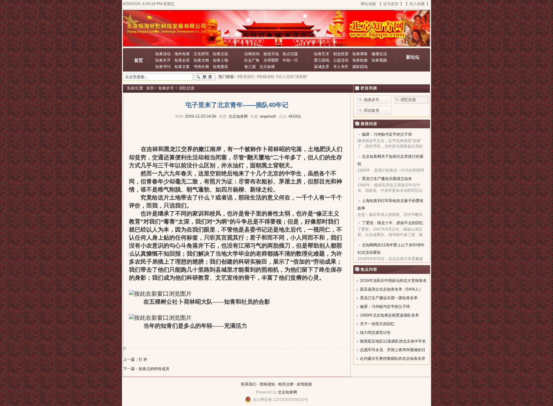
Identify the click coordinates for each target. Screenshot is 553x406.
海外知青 (182, 54)
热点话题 (290, 54)
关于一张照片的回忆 (377, 324)
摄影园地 (360, 66)
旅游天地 (271, 54)
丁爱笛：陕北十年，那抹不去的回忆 (392, 223)
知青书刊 (163, 66)
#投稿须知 (265, 76)
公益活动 (341, 60)
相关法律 (285, 384)
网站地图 (368, 4)
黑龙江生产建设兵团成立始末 (387, 178)
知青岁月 (163, 60)
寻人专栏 (341, 66)
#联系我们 (246, 76)
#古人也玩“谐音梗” (292, 76)
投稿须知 (267, 384)
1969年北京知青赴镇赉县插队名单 (389, 315)
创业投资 (341, 54)
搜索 (204, 76)
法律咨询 (252, 54)
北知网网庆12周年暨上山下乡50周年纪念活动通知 (391, 249)
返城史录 (321, 66)
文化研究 (201, 54)
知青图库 (220, 66)
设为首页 (390, 4)
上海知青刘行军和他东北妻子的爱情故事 (390, 204)
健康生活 (379, 54)
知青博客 (360, 54)
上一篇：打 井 (135, 359)
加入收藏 (417, 4)
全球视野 (271, 60)
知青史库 (182, 60)
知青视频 (379, 60)
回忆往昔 (187, 88)
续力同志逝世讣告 (375, 332)
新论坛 (413, 57)
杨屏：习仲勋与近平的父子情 (387, 134)
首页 (138, 60)
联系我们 (248, 384)
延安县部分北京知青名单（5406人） (391, 289)
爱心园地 (321, 60)
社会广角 (252, 60)
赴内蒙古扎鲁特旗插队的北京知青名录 (392, 358)
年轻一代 (290, 60)
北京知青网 (287, 392)
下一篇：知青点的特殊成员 (146, 369)
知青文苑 (220, 54)
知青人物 (220, 60)
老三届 (250, 66)
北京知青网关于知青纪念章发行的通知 (390, 160)
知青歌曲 (360, 60)
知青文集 (182, 66)
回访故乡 (371, 110)
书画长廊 (201, 66)
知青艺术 (321, 54)
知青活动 (163, 54)
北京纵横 (267, 66)
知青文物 (201, 60)
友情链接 (304, 384)
